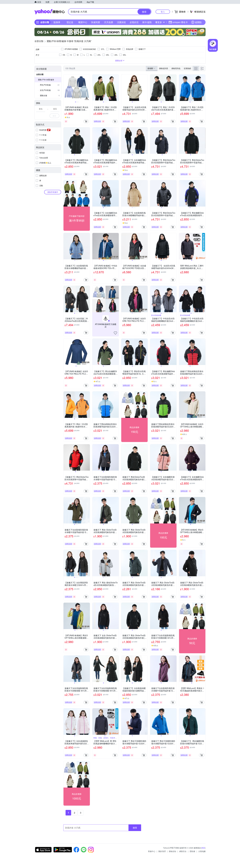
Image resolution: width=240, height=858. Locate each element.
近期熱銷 (187, 68)
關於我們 (162, 851)
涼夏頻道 (121, 22)
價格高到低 (175, 68)
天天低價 (108, 22)
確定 (54, 115)
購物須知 (172, 851)
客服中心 (151, 851)
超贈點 (198, 22)
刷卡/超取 (147, 22)
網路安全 (183, 851)
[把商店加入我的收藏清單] (115, 333)
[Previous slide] (65, 87)
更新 (203, 847)
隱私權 (192, 851)
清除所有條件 (52, 192)
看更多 (158, 22)
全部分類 (39, 74)
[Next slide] (88, 87)
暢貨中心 (82, 22)
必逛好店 (134, 22)
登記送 (70, 22)
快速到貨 (95, 22)
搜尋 (135, 827)
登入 (163, 11)
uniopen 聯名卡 (180, 22)
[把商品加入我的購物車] (86, 121)
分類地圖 (202, 851)
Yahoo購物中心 (49, 11)
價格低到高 (163, 68)
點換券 (57, 22)
